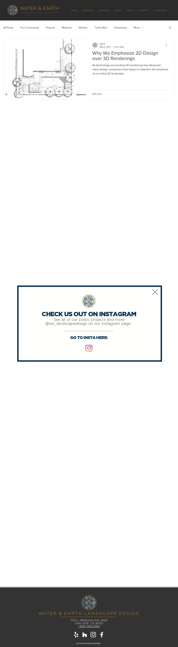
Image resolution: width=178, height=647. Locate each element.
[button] (155, 292)
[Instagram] (89, 348)
